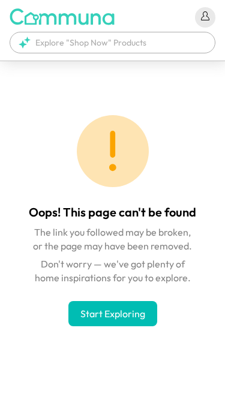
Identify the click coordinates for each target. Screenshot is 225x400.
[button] (112, 42)
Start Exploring (112, 314)
